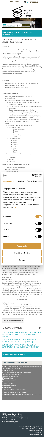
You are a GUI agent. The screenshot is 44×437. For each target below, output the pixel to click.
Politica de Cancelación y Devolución (30, 427)
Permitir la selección (22, 253)
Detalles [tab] (21, 181)
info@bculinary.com (12, 421)
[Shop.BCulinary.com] (22, 12)
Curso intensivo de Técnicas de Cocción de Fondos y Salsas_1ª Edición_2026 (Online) (21, 335)
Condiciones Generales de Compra (31, 428)
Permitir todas (22, 246)
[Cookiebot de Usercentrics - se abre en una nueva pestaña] (32, 175)
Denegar (22, 260)
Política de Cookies (36, 434)
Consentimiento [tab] (8, 181)
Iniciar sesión (14, 2)
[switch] (38, 223)
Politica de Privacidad (35, 430)
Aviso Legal (38, 432)
